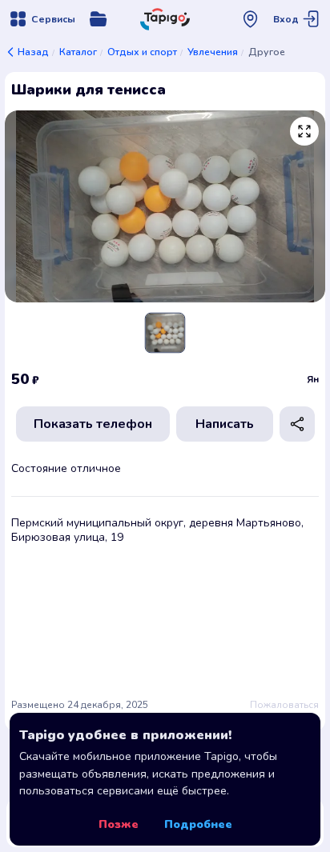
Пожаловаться (284, 704)
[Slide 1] (165, 333)
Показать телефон (93, 424)
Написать (224, 424)
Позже (119, 824)
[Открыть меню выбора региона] (250, 19)
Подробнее (198, 824)
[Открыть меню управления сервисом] (98, 19)
